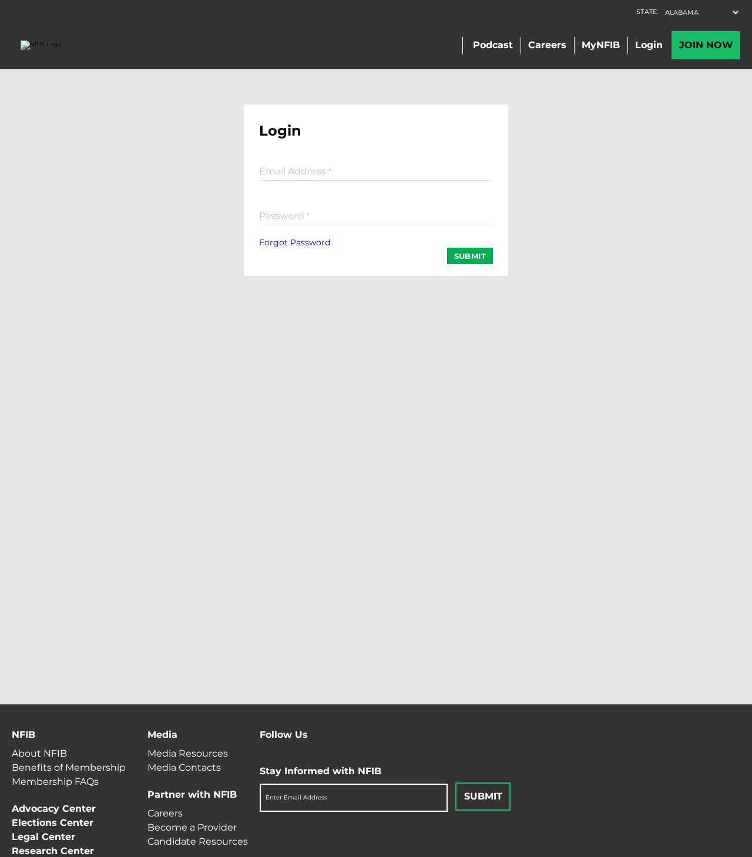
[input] (376, 170)
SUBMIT (470, 256)
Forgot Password (294, 242)
